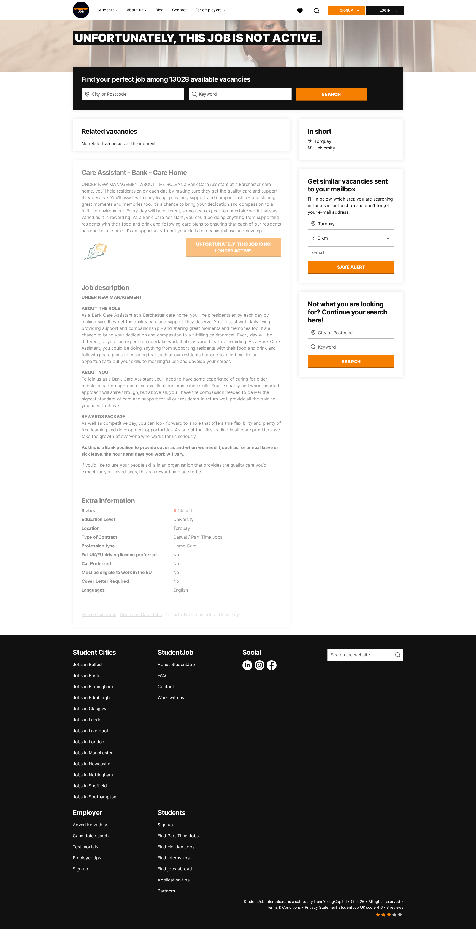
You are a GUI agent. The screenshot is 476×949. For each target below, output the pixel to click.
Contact (179, 9)
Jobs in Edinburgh (91, 697)
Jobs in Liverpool (90, 730)
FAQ (162, 675)
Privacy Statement (321, 907)
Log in (385, 10)
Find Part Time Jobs (178, 835)
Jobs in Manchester (92, 752)
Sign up (80, 869)
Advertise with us (90, 824)
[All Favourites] (300, 10)
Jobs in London (88, 741)
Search (331, 94)
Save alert (351, 267)
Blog (159, 9)
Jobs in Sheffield (90, 785)
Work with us (171, 697)
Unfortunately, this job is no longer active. (233, 247)
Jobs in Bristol (87, 675)
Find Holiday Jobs (176, 846)
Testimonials (85, 846)
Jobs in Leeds (87, 719)
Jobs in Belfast (88, 664)
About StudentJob (176, 664)
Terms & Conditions (284, 907)
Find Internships (174, 857)
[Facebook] (273, 665)
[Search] (317, 10)
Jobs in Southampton (94, 797)
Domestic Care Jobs (141, 614)
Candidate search (91, 835)
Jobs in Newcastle (91, 763)
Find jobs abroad (175, 869)
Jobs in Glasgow (90, 708)
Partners (166, 891)
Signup (346, 10)
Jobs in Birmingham (93, 686)
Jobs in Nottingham (93, 774)
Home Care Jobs (99, 614)
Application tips (174, 880)
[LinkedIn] (248, 665)
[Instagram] (261, 665)
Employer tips (87, 857)
